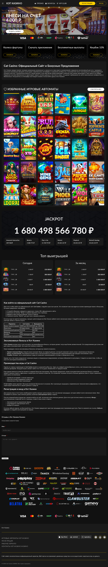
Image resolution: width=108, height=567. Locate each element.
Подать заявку (15, 31)
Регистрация (87, 3)
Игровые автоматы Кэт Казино (15, 538)
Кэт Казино (14, 3)
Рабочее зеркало (9, 543)
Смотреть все (95, 89)
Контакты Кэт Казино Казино (15, 546)
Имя (3, 426)
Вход (101, 3)
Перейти (9, 55)
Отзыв (4, 435)
